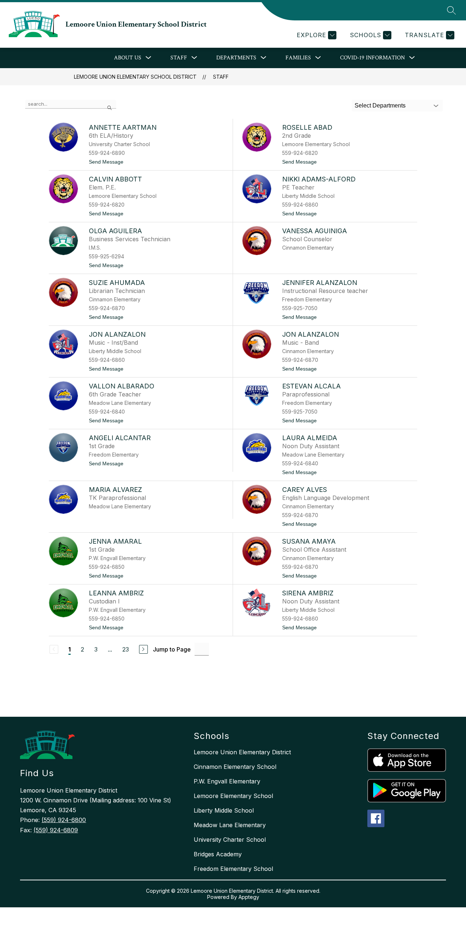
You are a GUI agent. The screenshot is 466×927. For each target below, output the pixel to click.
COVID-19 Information (372, 58)
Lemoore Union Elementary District (242, 752)
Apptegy (248, 897)
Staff (221, 77)
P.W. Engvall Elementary (227, 781)
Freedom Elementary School (233, 868)
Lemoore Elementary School (233, 795)
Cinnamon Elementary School (235, 766)
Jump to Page (172, 649)
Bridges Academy (218, 854)
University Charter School (230, 839)
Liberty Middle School (224, 810)
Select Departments (380, 105)
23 (125, 649)
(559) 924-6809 (55, 830)
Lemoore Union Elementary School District (135, 77)
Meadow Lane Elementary (230, 825)
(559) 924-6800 (64, 820)
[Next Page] (143, 649)
